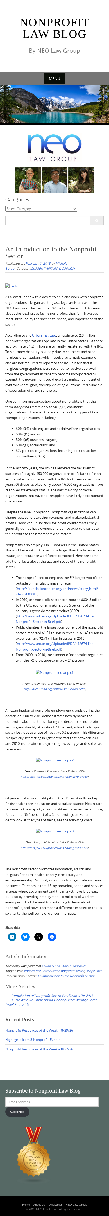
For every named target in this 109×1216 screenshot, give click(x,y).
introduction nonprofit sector (63, 971)
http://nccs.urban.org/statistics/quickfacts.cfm (54, 689)
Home (26, 1204)
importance (32, 971)
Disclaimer (55, 1204)
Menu (54, 78)
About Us (39, 1204)
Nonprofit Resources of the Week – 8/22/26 (39, 1049)
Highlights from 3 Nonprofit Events (32, 1039)
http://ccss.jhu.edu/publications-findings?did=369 (54, 848)
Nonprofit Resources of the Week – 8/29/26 (39, 1030)
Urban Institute (44, 335)
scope (90, 971)
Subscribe (17, 1112)
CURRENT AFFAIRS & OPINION (53, 268)
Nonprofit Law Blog (55, 28)
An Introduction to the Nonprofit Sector (65, 976)
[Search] (97, 220)
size (99, 971)
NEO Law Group (76, 1204)
